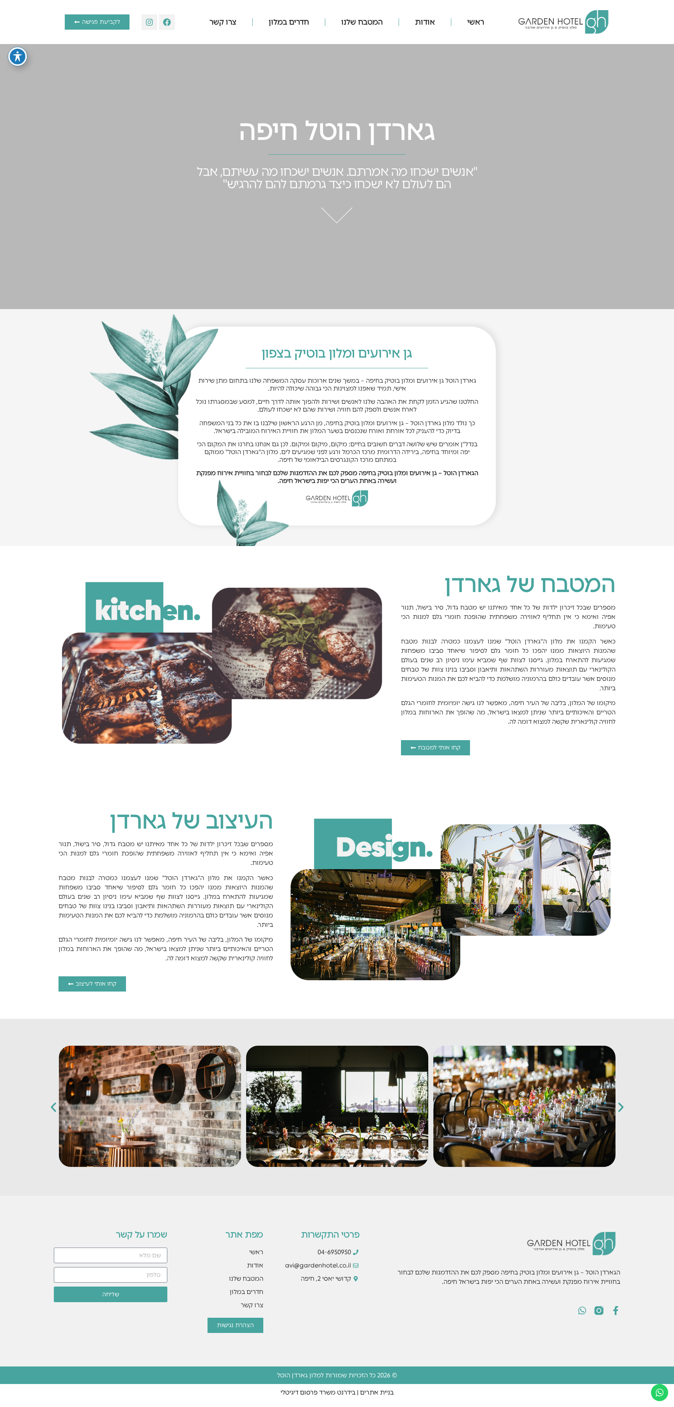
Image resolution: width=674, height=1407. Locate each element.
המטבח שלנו (362, 22)
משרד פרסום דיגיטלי (307, 1392)
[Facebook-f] (615, 1310)
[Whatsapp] (582, 1310)
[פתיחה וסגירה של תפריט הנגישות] (17, 56)
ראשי (475, 22)
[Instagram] (149, 22)
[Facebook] (167, 22)
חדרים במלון (289, 22)
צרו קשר (222, 22)
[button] (53, 1107)
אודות (425, 22)
